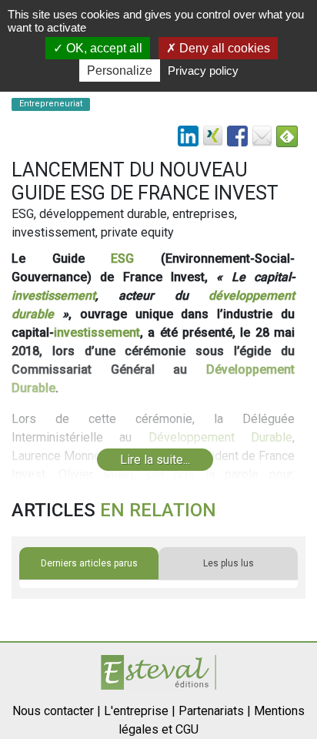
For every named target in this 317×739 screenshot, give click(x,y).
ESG (122, 258)
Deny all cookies (223, 48)
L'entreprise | (139, 711)
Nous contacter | (56, 711)
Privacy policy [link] (203, 70)
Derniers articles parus (89, 563)
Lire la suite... (155, 459)
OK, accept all (102, 48)
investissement (53, 295)
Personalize (119, 70)
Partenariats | (215, 711)
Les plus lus (228, 563)
